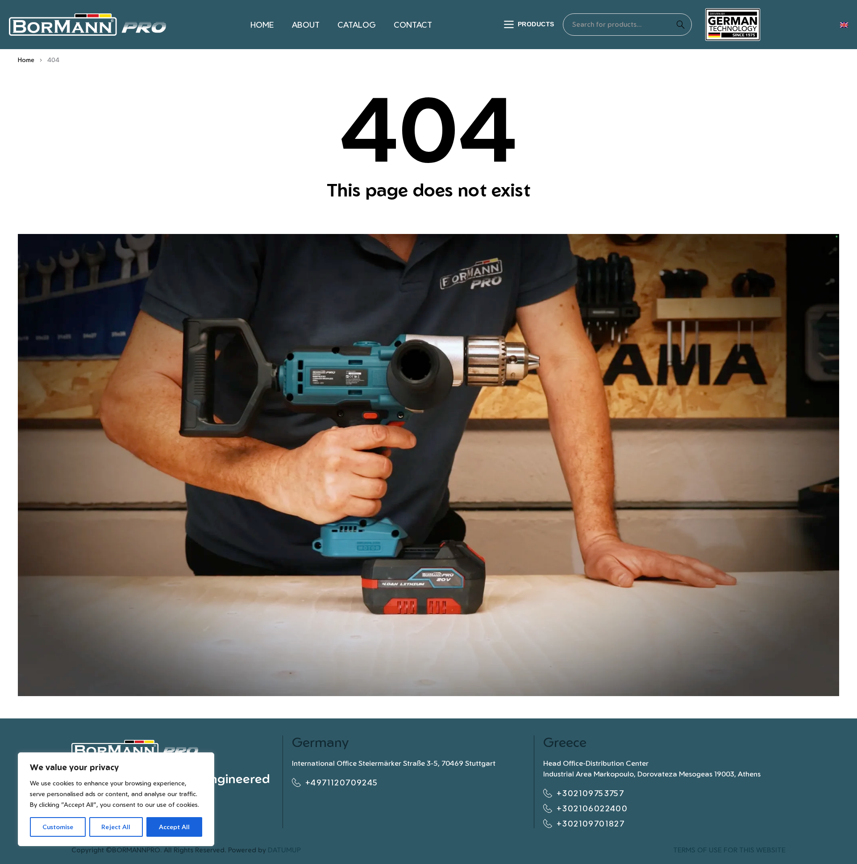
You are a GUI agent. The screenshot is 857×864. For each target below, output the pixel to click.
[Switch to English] (844, 24)
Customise (57, 827)
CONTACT (413, 24)
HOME (262, 24)
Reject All (115, 827)
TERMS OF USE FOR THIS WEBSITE (729, 850)
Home (26, 59)
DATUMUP (284, 850)
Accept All (174, 827)
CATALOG (356, 24)
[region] (116, 799)
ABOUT (306, 24)
